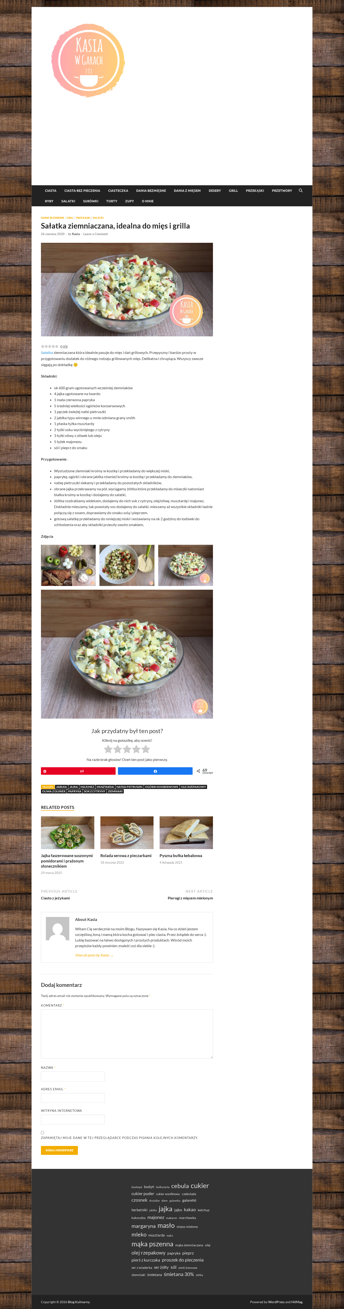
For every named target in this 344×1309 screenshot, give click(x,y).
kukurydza (139, 1218)
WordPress (276, 1302)
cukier (200, 1185)
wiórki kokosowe (187, 1267)
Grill (233, 191)
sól (173, 1267)
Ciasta (50, 191)
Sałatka (47, 352)
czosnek (139, 1200)
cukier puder (143, 1193)
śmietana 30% (179, 1274)
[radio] (108, 750)
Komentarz (52, 1005)
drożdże (154, 1200)
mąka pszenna (152, 1244)
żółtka (199, 1274)
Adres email (53, 1089)
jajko (178, 1210)
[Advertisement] (172, 150)
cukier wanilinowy (168, 1194)
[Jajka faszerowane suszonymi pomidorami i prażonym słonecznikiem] (67, 834)
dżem (164, 1200)
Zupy (129, 201)
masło (166, 1225)
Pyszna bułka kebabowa (181, 855)
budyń (149, 1186)
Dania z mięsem (187, 191)
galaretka (174, 1200)
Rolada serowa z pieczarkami (126, 855)
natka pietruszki (130, 787)
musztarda (105, 787)
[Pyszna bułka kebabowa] (186, 834)
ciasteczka (118, 191)
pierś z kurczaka (146, 1259)
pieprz (188, 1252)
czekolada (189, 1194)
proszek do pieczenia (183, 1259)
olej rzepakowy (193, 787)
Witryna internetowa (61, 1111)
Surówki (90, 201)
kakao (190, 1209)
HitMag (296, 1302)
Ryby (49, 201)
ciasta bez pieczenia (82, 191)
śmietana (154, 1274)
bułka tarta (162, 1187)
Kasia (76, 234)
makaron (171, 1218)
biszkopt (137, 1187)
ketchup (203, 1210)
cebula (180, 1185)
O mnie (148, 201)
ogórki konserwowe (161, 787)
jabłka (61, 787)
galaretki (189, 1200)
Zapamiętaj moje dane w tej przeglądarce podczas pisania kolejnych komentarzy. (119, 1138)
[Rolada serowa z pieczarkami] (127, 834)
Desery (215, 191)
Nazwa (48, 1067)
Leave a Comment (95, 234)
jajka (74, 787)
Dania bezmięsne (151, 191)
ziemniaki (115, 791)
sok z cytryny (94, 791)
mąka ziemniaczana (189, 1245)
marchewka (187, 1218)
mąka (170, 1235)
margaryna (144, 1226)
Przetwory (282, 191)
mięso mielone (187, 1227)
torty (111, 201)
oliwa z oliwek (54, 791)
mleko (139, 1234)
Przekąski (255, 191)
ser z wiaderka (142, 1267)
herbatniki (139, 1210)
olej (207, 1245)
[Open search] (300, 190)
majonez (87, 787)
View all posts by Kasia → (94, 955)
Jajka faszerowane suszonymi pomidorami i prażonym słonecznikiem (67, 860)
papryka (74, 791)
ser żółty (161, 1267)
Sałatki (68, 201)
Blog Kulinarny (78, 1302)
